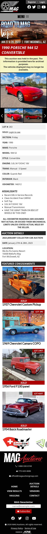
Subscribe (23, 511)
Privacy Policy (17, 528)
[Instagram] (38, 7)
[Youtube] (43, 7)
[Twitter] (34, 7)
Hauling (14, 495)
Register (32, 2)
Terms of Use (30, 528)
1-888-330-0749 (23, 466)
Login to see (14, 132)
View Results (14, 491)
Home (14, 486)
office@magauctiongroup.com (23, 476)
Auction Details (34, 485)
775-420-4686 (23, 471)
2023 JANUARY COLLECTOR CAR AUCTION (22, 237)
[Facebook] (29, 7)
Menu (23, 16)
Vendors (34, 491)
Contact (34, 495)
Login (42, 2)
